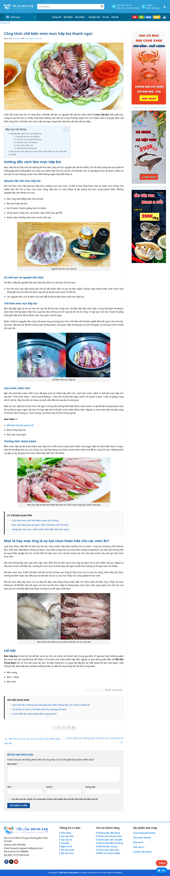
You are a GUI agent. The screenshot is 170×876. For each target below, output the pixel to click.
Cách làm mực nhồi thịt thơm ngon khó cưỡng (35, 520)
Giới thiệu (68, 17)
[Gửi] (102, 6)
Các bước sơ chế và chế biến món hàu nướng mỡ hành (39, 709)
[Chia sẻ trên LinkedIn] (73, 728)
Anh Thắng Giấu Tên (33, 39)
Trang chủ (56, 17)
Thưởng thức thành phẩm (26, 148)
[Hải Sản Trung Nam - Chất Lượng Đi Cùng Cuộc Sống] (18, 6)
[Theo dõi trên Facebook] (6, 861)
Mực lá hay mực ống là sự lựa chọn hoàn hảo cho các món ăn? (38, 151)
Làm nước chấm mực (25, 145)
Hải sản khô (67, 853)
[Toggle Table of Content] (64, 129)
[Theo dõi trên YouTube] (16, 861)
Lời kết (13, 154)
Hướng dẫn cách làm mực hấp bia (25, 133)
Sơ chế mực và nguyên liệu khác (29, 139)
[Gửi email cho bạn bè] (64, 728)
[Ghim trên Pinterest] (68, 728)
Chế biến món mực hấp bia (27, 142)
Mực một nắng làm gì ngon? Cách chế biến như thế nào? (40, 524)
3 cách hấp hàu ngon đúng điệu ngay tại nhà (34, 713)
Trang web (90, 787)
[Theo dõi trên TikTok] (11, 861)
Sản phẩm (79, 17)
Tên (9, 787)
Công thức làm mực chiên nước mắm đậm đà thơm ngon (40, 529)
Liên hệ (114, 17)
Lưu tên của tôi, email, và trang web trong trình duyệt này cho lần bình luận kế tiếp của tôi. (54, 799)
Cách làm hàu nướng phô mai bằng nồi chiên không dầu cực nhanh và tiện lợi (51, 704)
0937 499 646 (152, 8)
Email (49, 787)
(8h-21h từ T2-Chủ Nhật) (128, 8)
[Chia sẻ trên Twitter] (59, 728)
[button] (164, 7)
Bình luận (12, 764)
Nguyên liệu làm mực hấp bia (28, 136)
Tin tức (105, 17)
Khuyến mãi (94, 17)
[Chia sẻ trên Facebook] (54, 728)
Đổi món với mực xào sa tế (20, 425)
